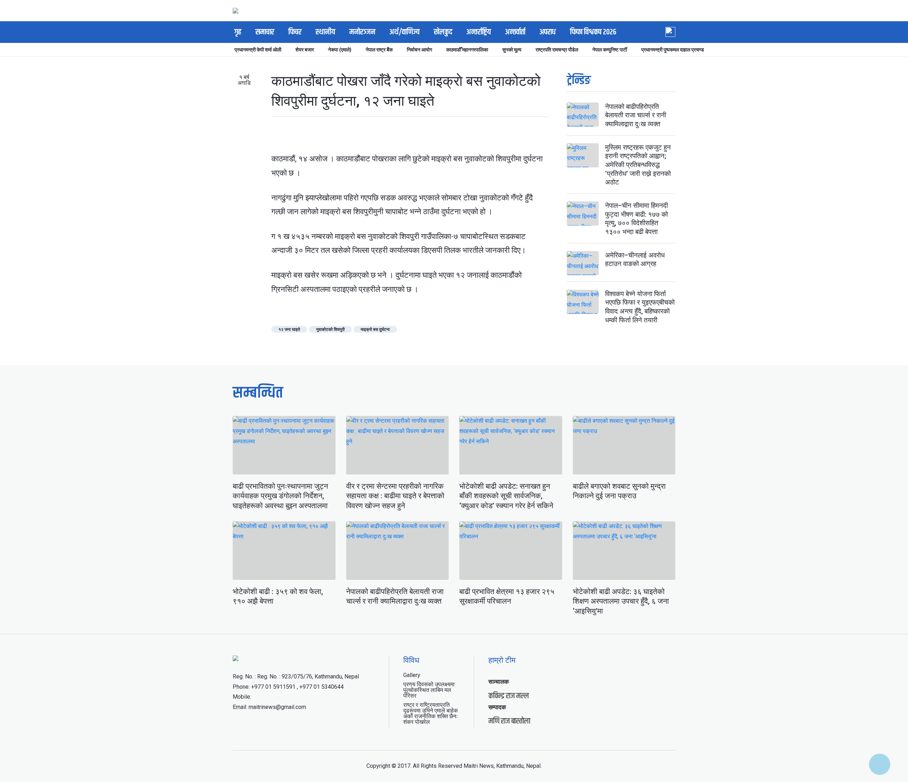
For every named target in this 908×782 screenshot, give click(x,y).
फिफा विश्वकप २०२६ (593, 32)
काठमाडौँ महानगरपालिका (467, 49)
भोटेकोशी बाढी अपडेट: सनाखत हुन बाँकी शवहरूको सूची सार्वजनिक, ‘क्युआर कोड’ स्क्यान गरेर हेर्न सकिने (506, 496)
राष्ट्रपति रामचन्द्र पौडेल (557, 49)
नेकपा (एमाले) (339, 49)
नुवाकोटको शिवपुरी (330, 329)
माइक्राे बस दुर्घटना (375, 329)
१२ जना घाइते (289, 329)
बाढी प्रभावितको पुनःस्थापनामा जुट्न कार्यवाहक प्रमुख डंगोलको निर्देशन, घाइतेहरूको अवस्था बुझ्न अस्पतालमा (280, 496)
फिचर (294, 32)
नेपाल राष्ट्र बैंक (379, 49)
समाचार (264, 32)
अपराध (547, 32)
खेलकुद (443, 32)
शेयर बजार (304, 49)
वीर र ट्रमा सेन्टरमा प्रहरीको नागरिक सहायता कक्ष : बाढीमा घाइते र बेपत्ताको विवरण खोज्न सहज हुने (395, 496)
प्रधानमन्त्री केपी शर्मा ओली (257, 49)
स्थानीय (325, 32)
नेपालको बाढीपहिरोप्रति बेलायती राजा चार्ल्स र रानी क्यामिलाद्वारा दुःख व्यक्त (635, 115)
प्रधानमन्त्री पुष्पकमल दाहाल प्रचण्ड (672, 49)
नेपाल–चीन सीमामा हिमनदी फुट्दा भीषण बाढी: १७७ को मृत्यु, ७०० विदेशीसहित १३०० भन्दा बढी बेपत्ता (636, 218)
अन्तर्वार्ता (515, 32)
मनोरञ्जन (362, 32)
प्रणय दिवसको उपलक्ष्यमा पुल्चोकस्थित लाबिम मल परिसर (429, 690)
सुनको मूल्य (511, 49)
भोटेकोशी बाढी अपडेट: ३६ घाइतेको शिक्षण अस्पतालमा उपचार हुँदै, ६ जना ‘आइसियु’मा (621, 601)
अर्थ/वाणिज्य (404, 32)
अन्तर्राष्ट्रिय (478, 32)
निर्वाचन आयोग (419, 49)
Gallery (411, 675)
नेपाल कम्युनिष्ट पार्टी (609, 49)
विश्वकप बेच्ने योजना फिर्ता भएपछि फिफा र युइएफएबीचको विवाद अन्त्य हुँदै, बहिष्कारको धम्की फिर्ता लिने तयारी (640, 307)
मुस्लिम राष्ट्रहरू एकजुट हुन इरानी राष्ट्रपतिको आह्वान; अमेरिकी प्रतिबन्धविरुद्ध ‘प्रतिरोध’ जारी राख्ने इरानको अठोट (638, 165)
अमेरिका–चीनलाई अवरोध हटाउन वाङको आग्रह (635, 259)
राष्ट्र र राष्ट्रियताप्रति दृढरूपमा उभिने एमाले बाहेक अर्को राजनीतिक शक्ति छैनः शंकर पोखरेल (430, 713)
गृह (237, 32)
